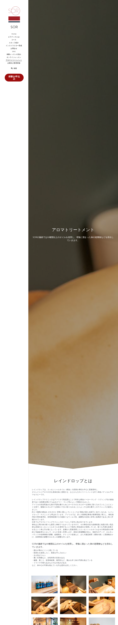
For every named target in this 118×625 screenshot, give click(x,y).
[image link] (14, 14)
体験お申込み (14, 77)
